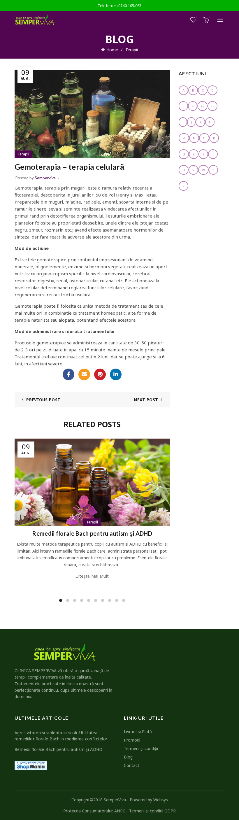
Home (112, 49)
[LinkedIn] (116, 374)
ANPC (119, 811)
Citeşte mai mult (92, 576)
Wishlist (197, 17)
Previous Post (43, 399)
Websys (160, 800)
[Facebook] (68, 374)
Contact (131, 765)
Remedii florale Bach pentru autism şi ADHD (92, 533)
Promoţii (132, 740)
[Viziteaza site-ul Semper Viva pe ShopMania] (31, 765)
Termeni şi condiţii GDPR (152, 811)
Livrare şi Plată (138, 731)
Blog (128, 757)
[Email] (84, 374)
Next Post (146, 399)
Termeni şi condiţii (141, 748)
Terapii (131, 49)
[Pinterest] (100, 374)
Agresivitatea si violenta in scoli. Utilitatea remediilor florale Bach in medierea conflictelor (61, 736)
